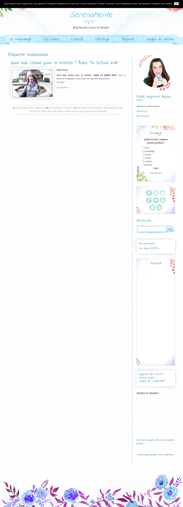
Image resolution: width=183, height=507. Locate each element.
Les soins (51, 39)
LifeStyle (102, 39)
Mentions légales (147, 378)
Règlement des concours (151, 374)
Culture (77, 39)
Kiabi (121, 108)
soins (147, 147)
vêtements (102, 111)
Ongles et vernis (160, 39)
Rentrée (60, 111)
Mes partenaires (147, 243)
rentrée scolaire (70, 111)
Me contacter (143, 116)
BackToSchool (96, 108)
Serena (41, 108)
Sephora (88, 111)
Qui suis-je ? (142, 111)
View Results (156, 173)
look (31, 111)
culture (148, 154)
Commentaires (55, 108)
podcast (148, 164)
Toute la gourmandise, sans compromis (155, 454)
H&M (105, 108)
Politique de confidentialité (152, 381)
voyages (148, 161)
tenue (95, 111)
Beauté (128, 39)
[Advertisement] (155, 318)
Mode (69, 108)
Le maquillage (20, 39)
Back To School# (83, 108)
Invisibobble (113, 108)
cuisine (148, 157)
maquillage (150, 151)
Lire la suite (63, 87)
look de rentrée (40, 111)
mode (54, 111)
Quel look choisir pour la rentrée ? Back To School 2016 (64, 63)
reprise (81, 111)
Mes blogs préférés (149, 248)
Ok (176, 4)
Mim (49, 111)
